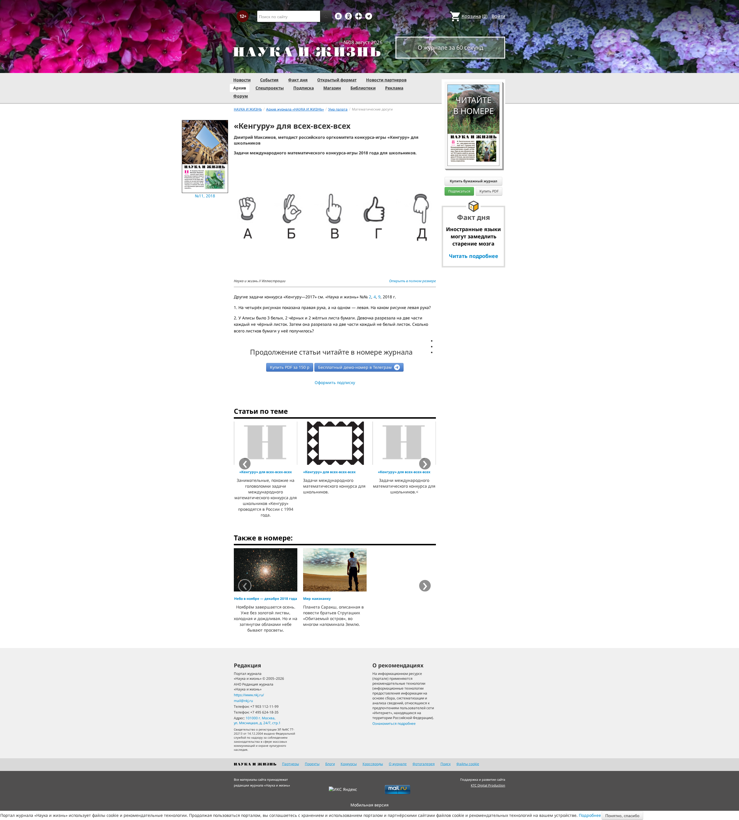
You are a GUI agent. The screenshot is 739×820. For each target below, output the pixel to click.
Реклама (394, 88)
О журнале (398, 763)
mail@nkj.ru (243, 700)
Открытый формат (337, 80)
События (269, 80)
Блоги (330, 763)
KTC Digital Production (488, 785)
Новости (242, 80)
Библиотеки (363, 88)
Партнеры (290, 763)
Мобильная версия (369, 805)
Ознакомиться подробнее (394, 723)
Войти (498, 16)
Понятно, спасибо (622, 815)
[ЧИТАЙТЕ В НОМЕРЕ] (473, 68)
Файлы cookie (467, 763)
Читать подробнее (473, 256)
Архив (239, 88)
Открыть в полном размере (412, 280)
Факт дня (298, 80)
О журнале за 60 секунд (450, 47)
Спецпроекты (269, 88)
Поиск (446, 763)
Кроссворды (373, 763)
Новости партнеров (386, 80)
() (475, 16)
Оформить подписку (335, 382)
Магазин (332, 88)
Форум (240, 96)
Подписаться (459, 191)
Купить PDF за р (289, 367)
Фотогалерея (424, 763)
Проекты (312, 763)
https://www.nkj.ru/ (249, 694)
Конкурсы (349, 763)
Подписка (303, 88)
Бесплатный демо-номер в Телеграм (355, 367)
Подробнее (590, 815)
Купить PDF (489, 191)
